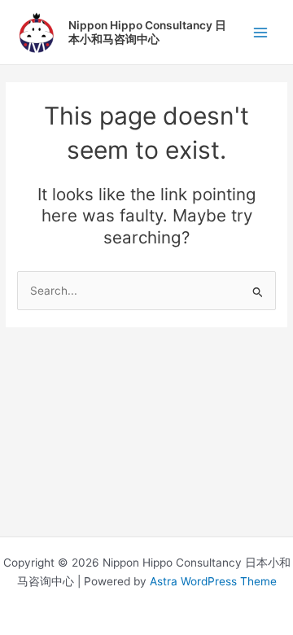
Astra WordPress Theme (213, 581)
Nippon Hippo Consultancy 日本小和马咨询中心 (147, 32)
